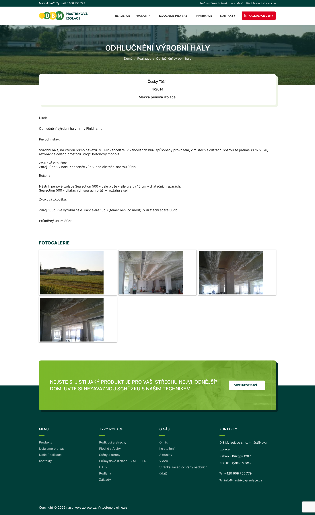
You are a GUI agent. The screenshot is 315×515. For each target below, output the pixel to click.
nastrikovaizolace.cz (81, 507)
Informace (204, 15)
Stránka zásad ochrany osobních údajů (183, 470)
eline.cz (121, 507)
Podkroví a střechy (112, 442)
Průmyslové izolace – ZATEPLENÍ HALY (123, 464)
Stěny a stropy (109, 455)
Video (163, 461)
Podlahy (105, 473)
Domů (128, 58)
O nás (163, 442)
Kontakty (227, 15)
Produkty (143, 15)
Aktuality (165, 455)
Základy (105, 479)
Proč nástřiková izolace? (213, 3)
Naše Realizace (50, 455)
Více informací (245, 385)
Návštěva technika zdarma (261, 3)
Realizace (122, 15)
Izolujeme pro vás (173, 15)
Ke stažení (236, 3)
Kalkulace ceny (261, 15)
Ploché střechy (110, 448)
